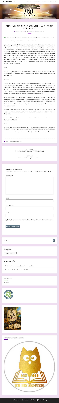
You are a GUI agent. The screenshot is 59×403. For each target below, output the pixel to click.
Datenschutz (45, 2)
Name (7, 198)
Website (8, 212)
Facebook (6, 282)
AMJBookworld (29, 31)
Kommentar (9, 175)
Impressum (53, 2)
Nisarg (45, 400)
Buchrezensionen (10, 141)
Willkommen (28, 2)
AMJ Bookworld (9, 2)
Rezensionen (36, 2)
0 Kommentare (40, 31)
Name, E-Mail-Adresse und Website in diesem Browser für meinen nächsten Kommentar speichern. (30, 221)
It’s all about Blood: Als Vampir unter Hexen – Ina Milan (19, 266)
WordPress (34, 400)
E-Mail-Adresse (10, 205)
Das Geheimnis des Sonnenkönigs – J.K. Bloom (17, 269)
